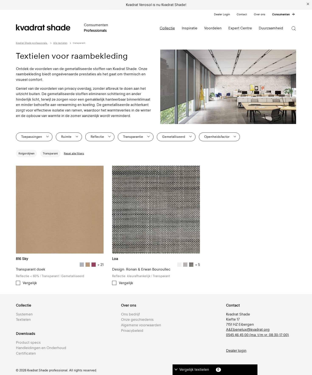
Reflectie (97, 136)
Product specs (28, 342)
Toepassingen (31, 136)
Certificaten (26, 353)
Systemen (24, 314)
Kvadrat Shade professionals (32, 43)
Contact (242, 14)
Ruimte (66, 136)
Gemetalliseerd (173, 136)
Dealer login (236, 350)
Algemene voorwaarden (141, 325)
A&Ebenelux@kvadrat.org (248, 329)
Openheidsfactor (216, 136)
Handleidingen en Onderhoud (41, 348)
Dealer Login (222, 14)
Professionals (95, 30)
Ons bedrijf (130, 314)
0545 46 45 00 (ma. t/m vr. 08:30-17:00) (257, 335)
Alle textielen (60, 43)
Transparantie (133, 136)
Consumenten (281, 14)
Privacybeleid (132, 330)
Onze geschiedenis (137, 319)
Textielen (23, 319)
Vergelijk (30, 283)
